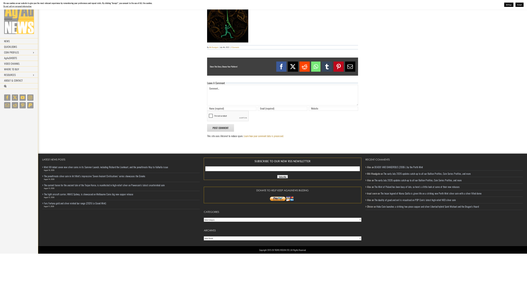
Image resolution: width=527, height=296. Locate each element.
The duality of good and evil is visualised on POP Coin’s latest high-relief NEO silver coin (415, 200)
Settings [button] (509, 4)
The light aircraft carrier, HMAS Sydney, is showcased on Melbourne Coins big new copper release (88, 194)
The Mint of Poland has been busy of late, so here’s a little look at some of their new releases (417, 187)
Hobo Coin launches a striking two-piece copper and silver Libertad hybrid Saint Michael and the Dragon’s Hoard (427, 206)
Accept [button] (519, 4)
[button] (19, 86)
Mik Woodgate (213, 47)
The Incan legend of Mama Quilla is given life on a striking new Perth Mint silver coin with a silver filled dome (431, 193)
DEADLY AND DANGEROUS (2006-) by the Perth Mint (398, 167)
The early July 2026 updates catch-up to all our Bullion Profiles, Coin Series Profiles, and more (427, 173)
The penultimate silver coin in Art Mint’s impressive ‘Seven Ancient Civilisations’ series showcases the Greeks (94, 176)
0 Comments (235, 47)
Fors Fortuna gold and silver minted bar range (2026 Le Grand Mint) (75, 203)
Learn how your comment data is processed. (264, 136)
